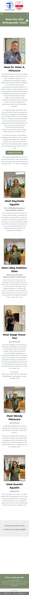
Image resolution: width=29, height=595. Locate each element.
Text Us (22, 593)
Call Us (8, 593)
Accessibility (11, 584)
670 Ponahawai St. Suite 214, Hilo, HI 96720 (17, 581)
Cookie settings (14, 590)
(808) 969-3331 (16, 580)
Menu (2, 14)
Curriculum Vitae (14, 152)
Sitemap (5, 584)
